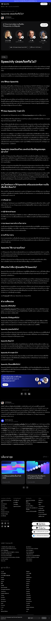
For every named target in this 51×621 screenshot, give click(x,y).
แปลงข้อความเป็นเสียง (6, 498)
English (2, 579)
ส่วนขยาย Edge (4, 514)
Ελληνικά (3, 605)
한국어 (27, 585)
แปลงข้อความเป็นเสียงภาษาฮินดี (32, 557)
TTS (6, 6)
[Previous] (24, 487)
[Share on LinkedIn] (29, 393)
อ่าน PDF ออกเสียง (4, 559)
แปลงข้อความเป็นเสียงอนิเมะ (6, 553)
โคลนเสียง (15, 504)
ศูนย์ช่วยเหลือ (41, 510)
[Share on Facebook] (21, 393)
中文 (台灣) (28, 573)
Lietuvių (28, 605)
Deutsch (28, 581)
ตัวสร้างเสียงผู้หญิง (4, 550)
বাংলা (2, 609)
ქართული (28, 599)
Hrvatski (28, 603)
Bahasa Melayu (4, 611)
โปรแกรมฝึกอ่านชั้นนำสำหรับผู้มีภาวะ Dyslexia (10, 552)
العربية (2, 571)
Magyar (28, 571)
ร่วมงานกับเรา (41, 506)
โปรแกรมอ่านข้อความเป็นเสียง (32, 548)
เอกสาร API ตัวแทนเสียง (31, 511)
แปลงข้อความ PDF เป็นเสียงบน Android (8, 548)
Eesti (2, 603)
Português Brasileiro (5, 589)
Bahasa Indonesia (30, 607)
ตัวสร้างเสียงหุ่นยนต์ (30, 552)
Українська (3, 591)
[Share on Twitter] (25, 393)
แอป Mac (3, 506)
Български (3, 599)
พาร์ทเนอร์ (40, 508)
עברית (2, 607)
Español (28, 591)
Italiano (27, 583)
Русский (28, 589)
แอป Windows (4, 508)
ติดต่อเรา (40, 502)
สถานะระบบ (41, 512)
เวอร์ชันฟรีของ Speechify (10, 309)
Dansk (2, 577)
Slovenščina (29, 601)
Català (27, 609)
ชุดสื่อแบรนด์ (41, 516)
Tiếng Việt (28, 595)
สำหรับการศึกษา (29, 506)
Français (28, 579)
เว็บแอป (2, 510)
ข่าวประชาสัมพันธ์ (42, 514)
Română (3, 597)
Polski (27, 587)
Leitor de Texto (29, 560)
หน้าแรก (2, 6)
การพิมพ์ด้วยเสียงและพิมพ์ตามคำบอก (8, 546)
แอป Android (4, 504)
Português (28, 597)
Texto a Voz (3, 560)
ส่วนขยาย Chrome (5, 512)
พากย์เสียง (15, 502)
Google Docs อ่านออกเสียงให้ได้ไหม (33, 555)
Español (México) (5, 593)
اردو (27, 611)
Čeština (28, 575)
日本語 (2, 585)
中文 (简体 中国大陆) (5, 575)
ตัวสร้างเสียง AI (29, 559)
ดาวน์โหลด (3, 516)
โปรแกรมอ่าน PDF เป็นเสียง (6, 555)
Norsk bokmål (4, 587)
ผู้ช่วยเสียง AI (28, 546)
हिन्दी (2, 583)
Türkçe (2, 595)
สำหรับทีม (28, 504)
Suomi (2, 581)
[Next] (27, 487)
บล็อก (39, 504)
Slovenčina (3, 601)
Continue (44, 618)
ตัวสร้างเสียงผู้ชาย (29, 550)
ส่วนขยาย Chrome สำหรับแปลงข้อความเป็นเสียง (10, 557)
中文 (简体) (3, 573)
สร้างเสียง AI (16, 500)
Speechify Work (17, 506)
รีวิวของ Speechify (27, 115)
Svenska (28, 593)
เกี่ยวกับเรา (40, 500)
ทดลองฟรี (6, 296)
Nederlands (28, 577)
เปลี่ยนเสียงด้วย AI (29, 553)
